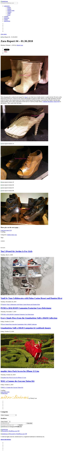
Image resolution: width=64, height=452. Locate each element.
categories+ (7, 6)
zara (16, 234)
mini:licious (7, 21)
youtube (6, 16)
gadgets (9, 12)
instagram (6, 18)
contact (6, 19)
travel (8, 15)
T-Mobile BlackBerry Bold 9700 (51, 101)
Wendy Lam (20, 45)
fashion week (10, 10)
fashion (9, 9)
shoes (12, 234)
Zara (25, 97)
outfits (9, 13)
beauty (9, 7)
